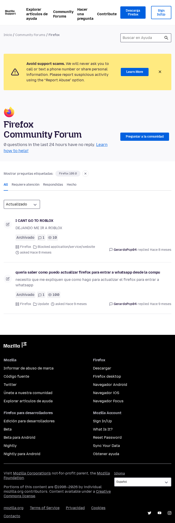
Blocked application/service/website (66, 247)
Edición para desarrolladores (29, 421)
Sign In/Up (161, 13)
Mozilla (15, 345)
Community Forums (63, 14)
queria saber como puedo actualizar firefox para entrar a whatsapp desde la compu (87, 272)
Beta (8, 429)
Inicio (8, 35)
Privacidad (75, 508)
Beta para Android (19, 437)
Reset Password (107, 437)
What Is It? (103, 429)
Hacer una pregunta (85, 14)
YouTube (159, 513)
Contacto (12, 516)
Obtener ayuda (106, 454)
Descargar (102, 368)
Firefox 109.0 (68, 173)
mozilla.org (13, 508)
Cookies (98, 508)
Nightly (10, 446)
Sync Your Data (106, 446)
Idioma (119, 473)
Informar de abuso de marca (29, 368)
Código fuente (16, 376)
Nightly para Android (22, 454)
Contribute (107, 14)
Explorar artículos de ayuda (37, 14)
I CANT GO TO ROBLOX (34, 220)
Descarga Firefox (133, 13)
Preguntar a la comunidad (145, 136)
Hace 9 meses (160, 304)
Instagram (169, 513)
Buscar (166, 37)
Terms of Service (44, 508)
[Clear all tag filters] (85, 173)
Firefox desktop (107, 376)
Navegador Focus (108, 401)
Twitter (10, 384)
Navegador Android (110, 384)
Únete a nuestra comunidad (28, 393)
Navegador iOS (106, 393)
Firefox (25, 247)
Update (43, 304)
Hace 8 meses (160, 250)
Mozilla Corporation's (32, 473)
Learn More (134, 72)
